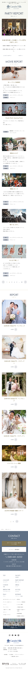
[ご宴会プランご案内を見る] (14, 624)
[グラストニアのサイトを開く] (14, 664)
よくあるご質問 (20, 604)
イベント (4, 604)
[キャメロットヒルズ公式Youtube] (15, 635)
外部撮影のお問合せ (20, 616)
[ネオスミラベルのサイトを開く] (22, 664)
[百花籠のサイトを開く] (5, 664)
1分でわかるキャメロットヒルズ (9, 599)
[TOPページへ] (14, 7)
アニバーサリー (6, 607)
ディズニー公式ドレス (7, 602)
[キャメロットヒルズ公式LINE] (18, 635)
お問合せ (18, 599)
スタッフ (4, 612)
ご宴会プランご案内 (7, 609)
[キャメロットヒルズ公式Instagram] (9, 635)
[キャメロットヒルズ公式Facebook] (12, 635)
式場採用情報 (19, 613)
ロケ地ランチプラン (7, 614)
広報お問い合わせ (15, 656)
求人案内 (11, 654)
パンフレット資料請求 (21, 602)
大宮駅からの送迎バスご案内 (21, 610)
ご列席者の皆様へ (20, 607)
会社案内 (6, 654)
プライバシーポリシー (19, 654)
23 (21, 282)
